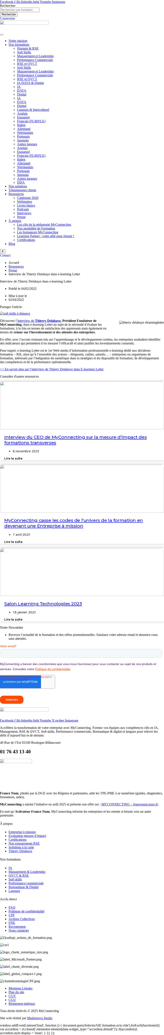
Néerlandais (25, 132)
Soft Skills (24, 52)
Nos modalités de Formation (36, 228)
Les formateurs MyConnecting (37, 232)
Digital (21, 94)
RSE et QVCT (27, 64)
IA (19, 87)
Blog (12, 244)
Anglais (22, 113)
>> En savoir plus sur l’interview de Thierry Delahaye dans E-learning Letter (52, 369)
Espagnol (23, 117)
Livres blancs (26, 205)
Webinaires (24, 201)
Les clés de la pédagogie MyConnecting (44, 224)
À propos (15, 221)
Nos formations (19, 44)
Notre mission (18, 41)
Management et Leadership (35, 56)
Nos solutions (18, 186)
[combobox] (20, 10)
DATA (21, 90)
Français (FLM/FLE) (31, 121)
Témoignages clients (22, 190)
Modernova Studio (39, 1018)
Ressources (16, 194)
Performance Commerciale (35, 60)
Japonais (23, 140)
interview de (39, 321)
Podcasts (23, 209)
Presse (21, 217)
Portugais (23, 136)
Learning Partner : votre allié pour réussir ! (45, 236)
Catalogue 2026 (27, 198)
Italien (21, 125)
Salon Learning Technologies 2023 (43, 603)
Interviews (24, 213)
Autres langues (27, 144)
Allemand (23, 129)
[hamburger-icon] (1, 34)
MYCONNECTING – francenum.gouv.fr (129, 804)
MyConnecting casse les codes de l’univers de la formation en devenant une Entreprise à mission (73, 523)
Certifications (26, 240)
